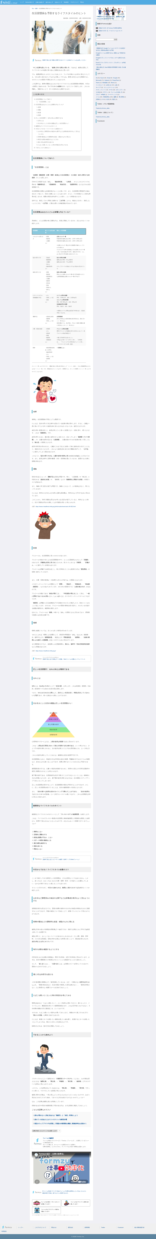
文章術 (98, 99)
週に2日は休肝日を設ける (46, 142)
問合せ (82, 2)
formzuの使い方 (29, 2)
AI (96, 78)
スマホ (110, 89)
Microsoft (98, 80)
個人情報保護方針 (139, 1227)
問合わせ (53, 1227)
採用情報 (87, 1227)
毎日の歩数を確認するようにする (48, 139)
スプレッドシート (101, 89)
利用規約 (4, 1231)
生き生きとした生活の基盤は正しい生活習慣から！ (53, 123)
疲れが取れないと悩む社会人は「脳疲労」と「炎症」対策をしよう (56, 1115)
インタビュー (99, 85)
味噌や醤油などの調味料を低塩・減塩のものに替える (54, 137)
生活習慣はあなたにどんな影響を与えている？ (50, 104)
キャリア (98, 87)
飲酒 (39, 112)
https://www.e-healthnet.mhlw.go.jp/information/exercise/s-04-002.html (56, 506)
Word (112, 82)
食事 (39, 107)
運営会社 (70, 1227)
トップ (22, 2)
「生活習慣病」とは (44, 101)
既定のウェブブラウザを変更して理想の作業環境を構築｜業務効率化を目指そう (60, 1123)
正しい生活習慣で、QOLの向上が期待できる (49, 118)
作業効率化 (106, 97)
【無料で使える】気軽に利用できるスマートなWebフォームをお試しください (64, 60)
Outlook (107, 80)
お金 (116, 85)
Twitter (103, 1227)
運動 (39, 110)
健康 (115, 97)
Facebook (121, 1227)
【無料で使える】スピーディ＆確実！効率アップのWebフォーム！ (61, 859)
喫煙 (39, 115)
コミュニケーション (109, 87)
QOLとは (41, 120)
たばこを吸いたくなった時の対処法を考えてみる (53, 145)
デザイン (105, 92)
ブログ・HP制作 (100, 94)
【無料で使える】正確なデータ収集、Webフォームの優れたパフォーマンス (63, 659)
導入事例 (121, 97)
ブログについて (74, 2)
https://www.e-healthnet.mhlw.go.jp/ (46, 651)
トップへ (20, 1227)
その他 (98, 92)
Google (115, 78)
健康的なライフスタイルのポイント (46, 126)
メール (98, 97)
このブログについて (40, 1227)
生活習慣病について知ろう (44, 99)
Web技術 (66, 2)
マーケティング (112, 94)
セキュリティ (120, 89)
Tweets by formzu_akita (102, 108)
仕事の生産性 (39, 2)
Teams (98, 82)
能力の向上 (49, 2)
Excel (102, 78)
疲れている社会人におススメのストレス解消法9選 (50, 1119)
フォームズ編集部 (48, 1138)
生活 (107, 99)
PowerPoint (115, 80)
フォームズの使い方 (116, 92)
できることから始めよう (43, 147)
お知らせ (108, 85)
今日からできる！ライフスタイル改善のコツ (49, 129)
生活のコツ (58, 2)
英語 (113, 99)
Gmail (108, 78)
